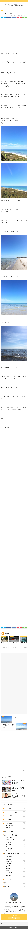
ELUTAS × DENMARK (14, 5)
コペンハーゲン (15, 837)
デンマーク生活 (14, 816)
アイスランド (15, 861)
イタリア (15, 873)
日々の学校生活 (15, 825)
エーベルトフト (15, 844)
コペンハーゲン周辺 (15, 839)
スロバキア (15, 875)
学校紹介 (15, 827)
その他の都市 (15, 850)
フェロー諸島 (15, 848)
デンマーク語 (14, 879)
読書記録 (14, 886)
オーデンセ (15, 842)
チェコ (15, 866)
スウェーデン (15, 857)
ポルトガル (15, 868)
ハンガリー (15, 865)
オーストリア (15, 872)
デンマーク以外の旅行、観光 (14, 853)
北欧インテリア (14, 883)
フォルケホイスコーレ (14, 823)
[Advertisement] (14, 35)
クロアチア (15, 863)
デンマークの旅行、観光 (14, 835)
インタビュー (14, 808)
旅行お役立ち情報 (14, 831)
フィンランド (15, 856)
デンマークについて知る (14, 812)
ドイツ (15, 870)
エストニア (15, 859)
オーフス (15, 841)
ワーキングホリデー (14, 819)
